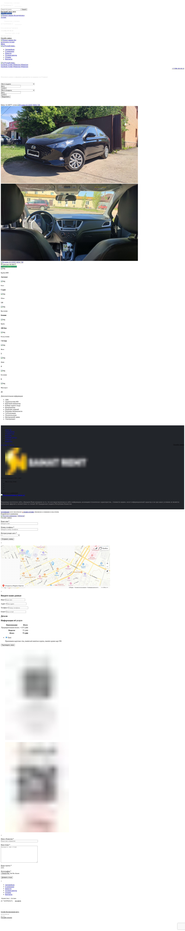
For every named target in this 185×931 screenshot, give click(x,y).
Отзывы (8, 439)
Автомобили (9, 432)
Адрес (4, 604)
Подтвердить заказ (8, 645)
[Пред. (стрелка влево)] (2, 916)
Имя (3, 600)
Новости (8, 436)
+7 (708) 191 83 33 (178, 68)
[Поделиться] (4, 914)
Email (3, 612)
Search (24, 9)
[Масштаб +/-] (8, 914)
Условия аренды (11, 438)
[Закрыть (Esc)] (2, 914)
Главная (8, 430)
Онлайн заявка (6, 38)
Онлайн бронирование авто (10, 912)
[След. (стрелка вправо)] (4, 916)
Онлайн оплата (6, 917)
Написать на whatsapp (9, 266)
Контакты (8, 441)
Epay (9, 637)
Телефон (4, 608)
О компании (9, 434)
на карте (18, 5)
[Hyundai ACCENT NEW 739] (28, 105)
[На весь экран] (6, 914)
